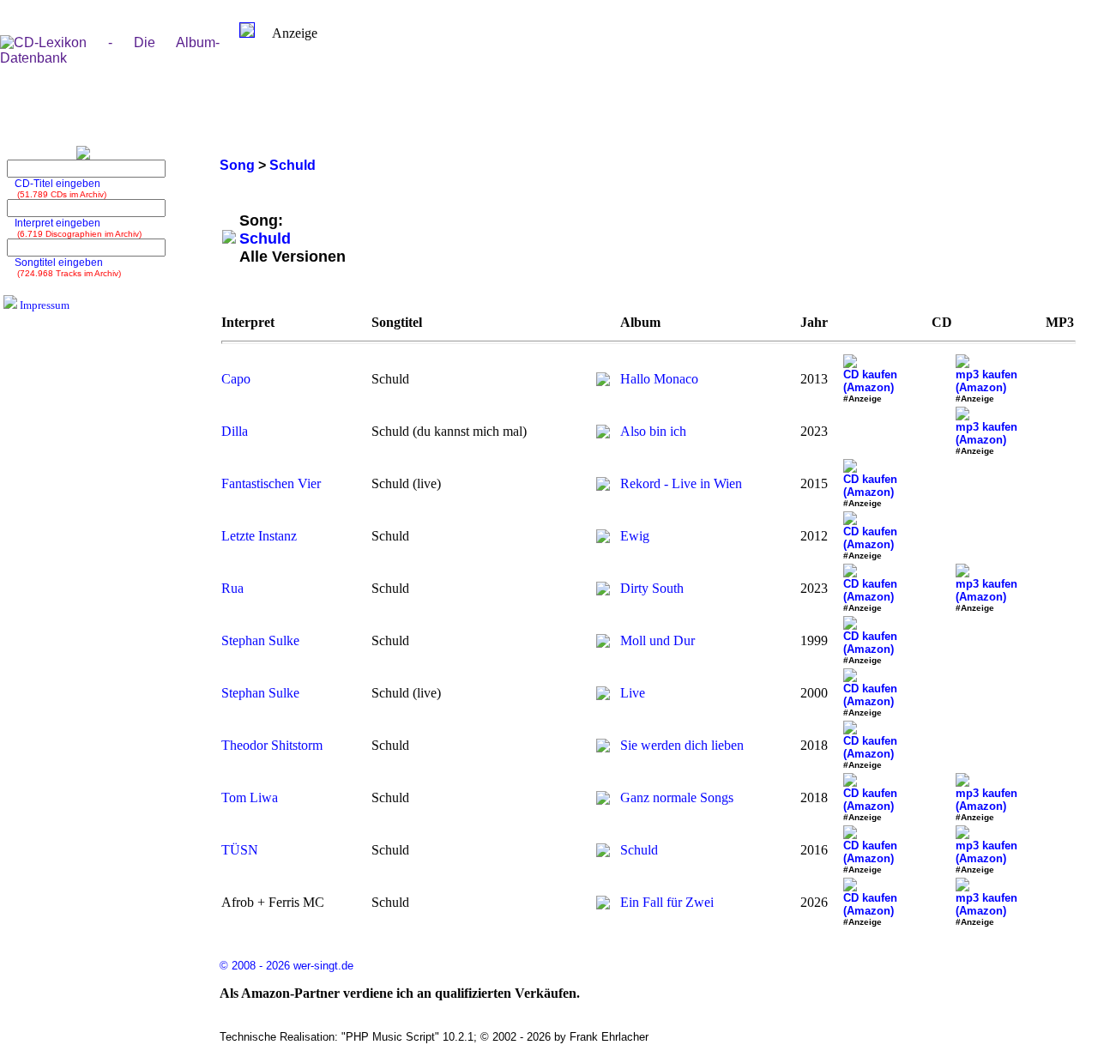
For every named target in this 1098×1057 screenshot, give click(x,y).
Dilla (234, 431)
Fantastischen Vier (271, 483)
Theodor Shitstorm (272, 745)
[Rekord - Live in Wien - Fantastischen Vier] (603, 486)
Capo (235, 378)
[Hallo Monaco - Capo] (603, 381)
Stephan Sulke (260, 640)
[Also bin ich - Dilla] (603, 433)
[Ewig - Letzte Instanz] (603, 538)
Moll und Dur (657, 640)
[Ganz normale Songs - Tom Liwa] (603, 800)
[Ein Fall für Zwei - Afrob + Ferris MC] (603, 904)
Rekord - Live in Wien (681, 483)
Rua (232, 588)
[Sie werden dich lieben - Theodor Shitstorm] (603, 747)
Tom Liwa (249, 797)
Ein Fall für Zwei (667, 902)
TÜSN (239, 850)
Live (632, 693)
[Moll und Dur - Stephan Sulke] (603, 643)
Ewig (634, 535)
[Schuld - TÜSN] (603, 852)
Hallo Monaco (659, 378)
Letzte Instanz (259, 535)
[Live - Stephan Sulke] (603, 695)
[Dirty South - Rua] (603, 590)
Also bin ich (653, 431)
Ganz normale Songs (676, 797)
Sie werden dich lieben (682, 745)
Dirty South (652, 588)
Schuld (639, 850)
